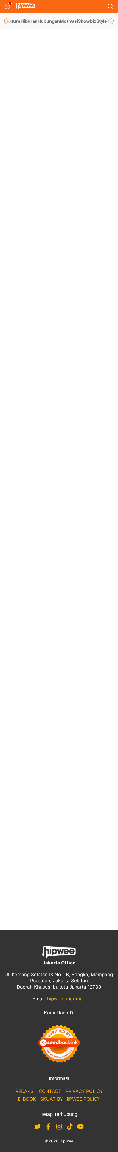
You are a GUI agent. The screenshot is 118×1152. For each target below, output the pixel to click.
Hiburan (29, 21)
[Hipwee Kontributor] (11, 107)
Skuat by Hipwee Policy (70, 1099)
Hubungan (49, 21)
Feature (12, 21)
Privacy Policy (84, 1091)
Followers (27, 79)
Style (101, 21)
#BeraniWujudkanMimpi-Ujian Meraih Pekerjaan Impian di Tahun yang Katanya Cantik (57, 412)
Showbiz (87, 21)
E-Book (27, 1099)
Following (27, 86)
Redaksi (25, 1091)
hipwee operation (66, 998)
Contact (50, 1091)
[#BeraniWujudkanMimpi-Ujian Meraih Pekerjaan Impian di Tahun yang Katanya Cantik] (59, 337)
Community (41, 236)
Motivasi (69, 21)
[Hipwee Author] (22, 107)
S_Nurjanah (78, 43)
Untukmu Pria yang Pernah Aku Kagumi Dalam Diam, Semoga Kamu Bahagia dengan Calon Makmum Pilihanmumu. (55, 562)
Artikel (18, 114)
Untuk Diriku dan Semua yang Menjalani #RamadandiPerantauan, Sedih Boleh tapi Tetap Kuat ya (58, 835)
